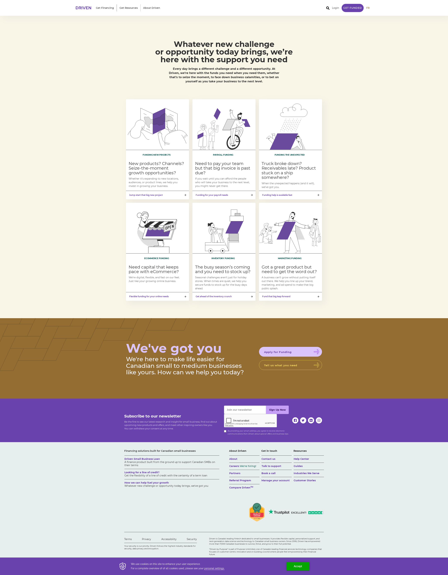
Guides (298, 466)
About (233, 458)
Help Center (301, 458)
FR (368, 7)
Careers (242, 466)
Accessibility (169, 539)
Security (192, 539)
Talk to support (271, 466)
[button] (105, 8)
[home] (84, 7)
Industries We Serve (306, 473)
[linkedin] (311, 420)
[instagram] (319, 420)
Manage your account (275, 480)
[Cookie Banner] (224, 566)
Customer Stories (305, 480)
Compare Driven (241, 487)
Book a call (268, 473)
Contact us (268, 458)
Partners (234, 473)
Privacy (146, 539)
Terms (128, 539)
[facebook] (295, 420)
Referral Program (240, 480)
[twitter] (303, 420)
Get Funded (352, 7)
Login (335, 7)
